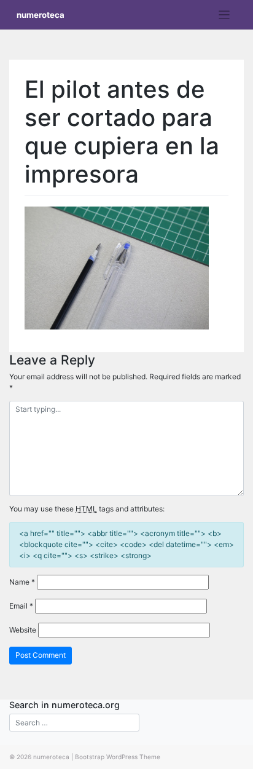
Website (22, 629)
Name (22, 581)
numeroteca (40, 15)
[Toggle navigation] (224, 15)
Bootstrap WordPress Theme (117, 756)
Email (21, 605)
